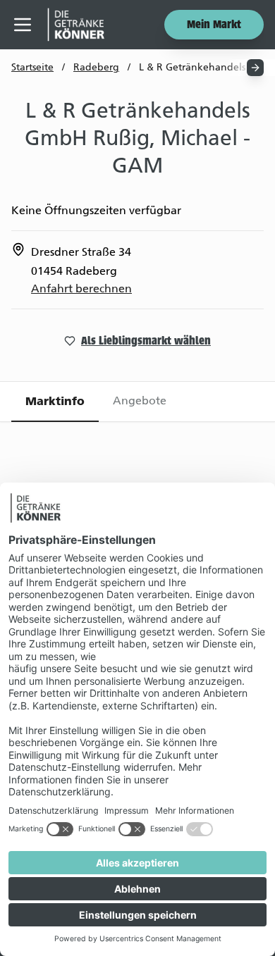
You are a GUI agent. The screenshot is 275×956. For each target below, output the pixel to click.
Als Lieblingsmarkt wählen (146, 341)
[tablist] (137, 401)
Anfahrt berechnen (81, 288)
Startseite (32, 67)
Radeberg (96, 67)
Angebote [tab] (139, 400)
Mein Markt (214, 25)
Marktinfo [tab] (55, 401)
